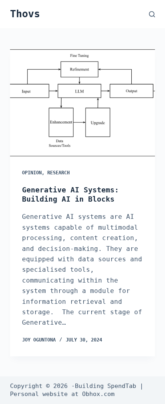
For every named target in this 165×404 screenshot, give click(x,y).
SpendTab (121, 386)
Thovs (25, 14)
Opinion (32, 173)
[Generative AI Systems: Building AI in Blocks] (82, 102)
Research (58, 173)
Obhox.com (98, 394)
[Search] (152, 14)
